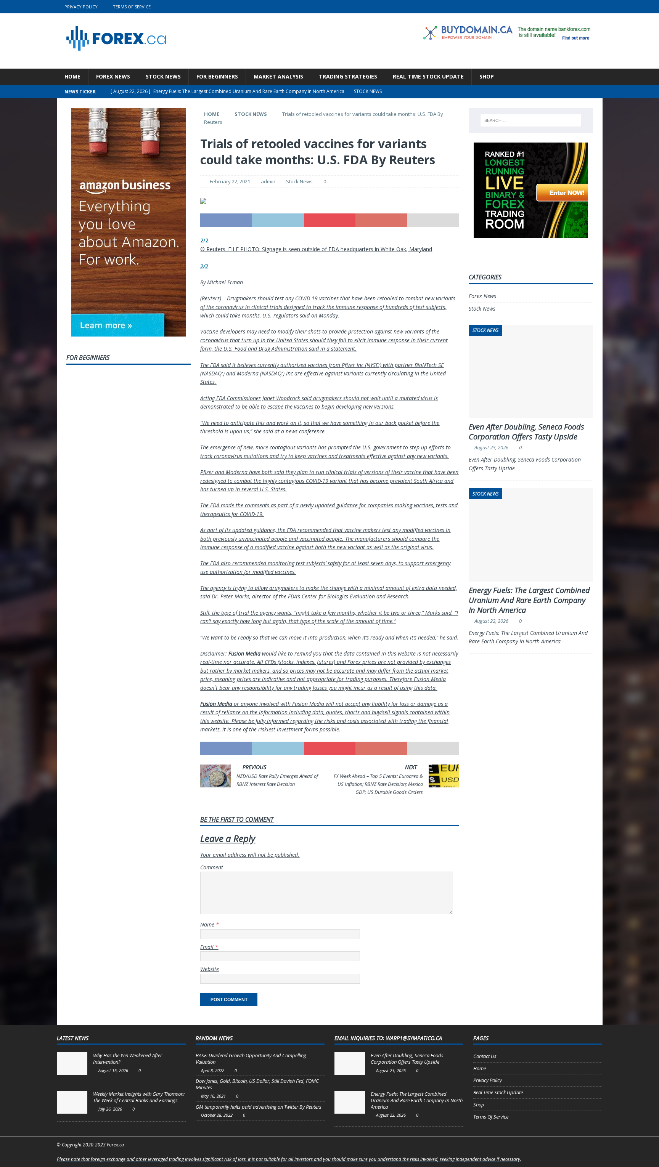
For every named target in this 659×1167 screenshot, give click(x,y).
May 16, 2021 (213, 1096)
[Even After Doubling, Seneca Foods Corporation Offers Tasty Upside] (349, 1063)
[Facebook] (551, 6)
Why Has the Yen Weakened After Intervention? (127, 1058)
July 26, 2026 (110, 1109)
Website (209, 969)
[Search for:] (531, 120)
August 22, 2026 (491, 620)
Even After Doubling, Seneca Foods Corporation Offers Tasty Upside (526, 432)
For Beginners (217, 76)
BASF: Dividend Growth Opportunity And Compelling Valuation (251, 1058)
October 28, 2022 (217, 1115)
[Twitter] (566, 6)
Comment (211, 867)
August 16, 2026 (113, 1070)
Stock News (163, 76)
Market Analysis (278, 76)
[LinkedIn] (581, 6)
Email (207, 947)
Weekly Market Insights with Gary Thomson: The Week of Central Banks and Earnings (139, 1097)
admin (268, 181)
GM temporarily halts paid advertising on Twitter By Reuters (258, 1106)
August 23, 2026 (491, 447)
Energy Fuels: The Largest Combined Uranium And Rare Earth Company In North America (529, 600)
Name (208, 924)
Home (72, 76)
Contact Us (485, 1056)
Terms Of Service (132, 7)
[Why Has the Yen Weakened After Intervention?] (72, 1063)
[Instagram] (596, 6)
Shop (486, 76)
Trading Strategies (348, 76)
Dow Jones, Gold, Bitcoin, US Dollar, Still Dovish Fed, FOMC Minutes (257, 1084)
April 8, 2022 (212, 1070)
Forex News (113, 76)
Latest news (72, 1038)
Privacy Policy (81, 7)
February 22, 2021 (230, 181)
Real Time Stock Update (428, 76)
